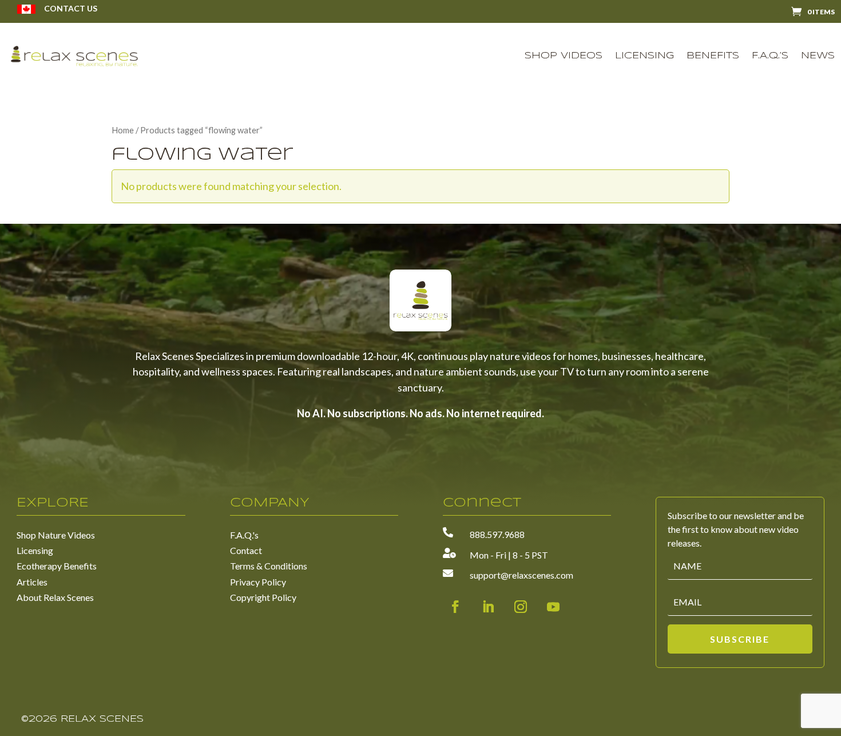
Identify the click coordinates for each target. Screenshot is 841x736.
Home (123, 130)
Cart (776, 13)
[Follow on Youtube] (553, 606)
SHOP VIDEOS (563, 56)
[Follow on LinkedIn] (488, 606)
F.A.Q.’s (770, 56)
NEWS (818, 56)
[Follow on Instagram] (520, 606)
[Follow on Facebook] (455, 606)
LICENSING (644, 56)
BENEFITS (713, 56)
